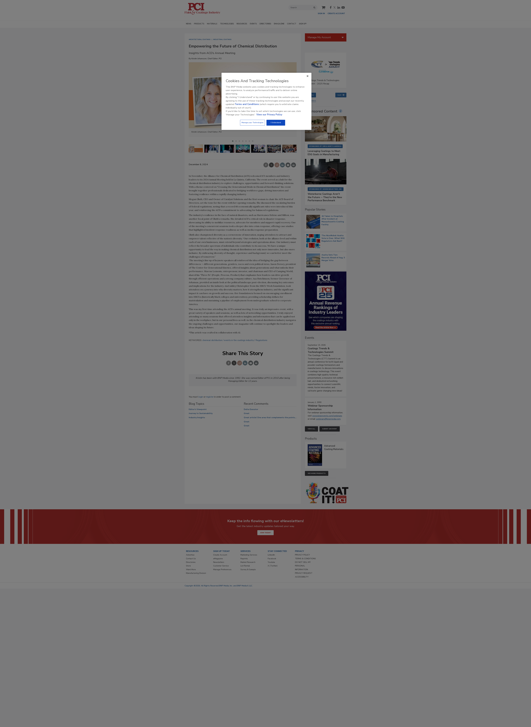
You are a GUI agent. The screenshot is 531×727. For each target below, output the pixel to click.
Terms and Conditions (247, 104)
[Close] (307, 76)
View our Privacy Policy (269, 114)
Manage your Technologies (252, 122)
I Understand (276, 122)
